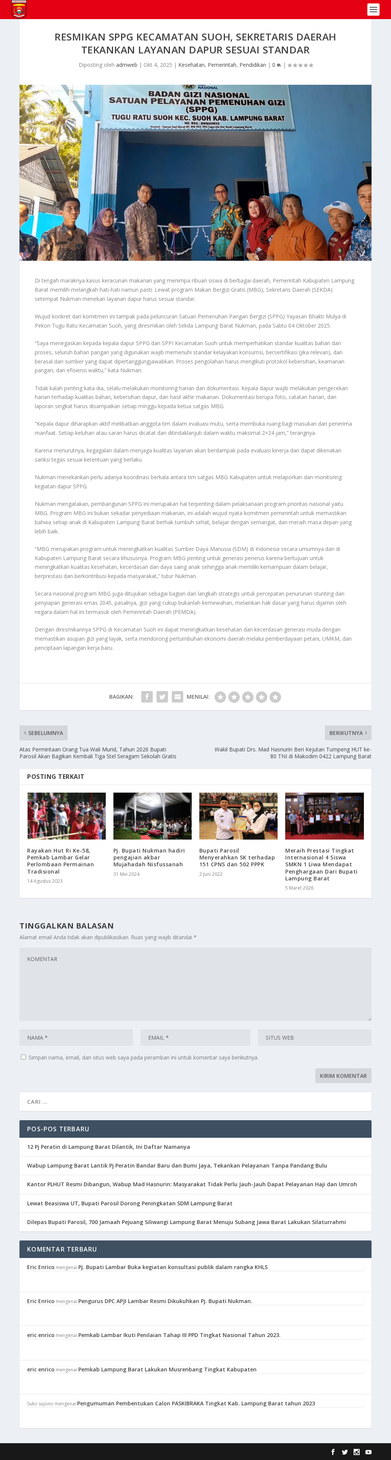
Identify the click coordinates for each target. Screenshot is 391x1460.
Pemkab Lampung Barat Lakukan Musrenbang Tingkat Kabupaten (167, 1369)
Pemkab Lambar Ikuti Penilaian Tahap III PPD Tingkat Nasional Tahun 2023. (179, 1335)
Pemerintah (222, 64)
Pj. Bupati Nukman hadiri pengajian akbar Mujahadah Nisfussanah (149, 857)
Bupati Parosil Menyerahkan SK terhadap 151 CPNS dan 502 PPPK (237, 857)
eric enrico (41, 1335)
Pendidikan (252, 64)
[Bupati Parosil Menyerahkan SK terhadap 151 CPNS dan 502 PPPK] (238, 816)
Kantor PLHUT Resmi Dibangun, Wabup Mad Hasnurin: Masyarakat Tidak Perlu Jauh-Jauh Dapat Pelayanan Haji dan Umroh (192, 1184)
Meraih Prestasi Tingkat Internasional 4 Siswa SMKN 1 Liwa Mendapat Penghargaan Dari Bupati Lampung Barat (321, 864)
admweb (126, 64)
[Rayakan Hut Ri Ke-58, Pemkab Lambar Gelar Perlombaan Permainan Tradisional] (66, 816)
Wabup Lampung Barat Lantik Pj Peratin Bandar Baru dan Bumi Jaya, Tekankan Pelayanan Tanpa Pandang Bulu (177, 1165)
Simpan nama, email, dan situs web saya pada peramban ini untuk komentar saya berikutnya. (144, 1057)
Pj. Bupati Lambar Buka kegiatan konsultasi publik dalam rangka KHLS (173, 1267)
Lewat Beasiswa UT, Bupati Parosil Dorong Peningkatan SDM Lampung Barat (130, 1203)
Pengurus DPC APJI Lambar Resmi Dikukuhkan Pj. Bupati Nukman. (165, 1301)
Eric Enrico (41, 1267)
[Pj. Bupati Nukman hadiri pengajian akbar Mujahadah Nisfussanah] (152, 816)
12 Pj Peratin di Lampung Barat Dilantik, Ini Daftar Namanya (108, 1146)
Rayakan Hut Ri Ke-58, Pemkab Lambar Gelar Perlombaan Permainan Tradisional (60, 861)
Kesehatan (191, 64)
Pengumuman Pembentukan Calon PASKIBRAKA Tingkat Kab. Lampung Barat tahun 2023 (196, 1403)
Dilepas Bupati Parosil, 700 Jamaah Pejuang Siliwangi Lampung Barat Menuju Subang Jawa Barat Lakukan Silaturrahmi (186, 1222)
